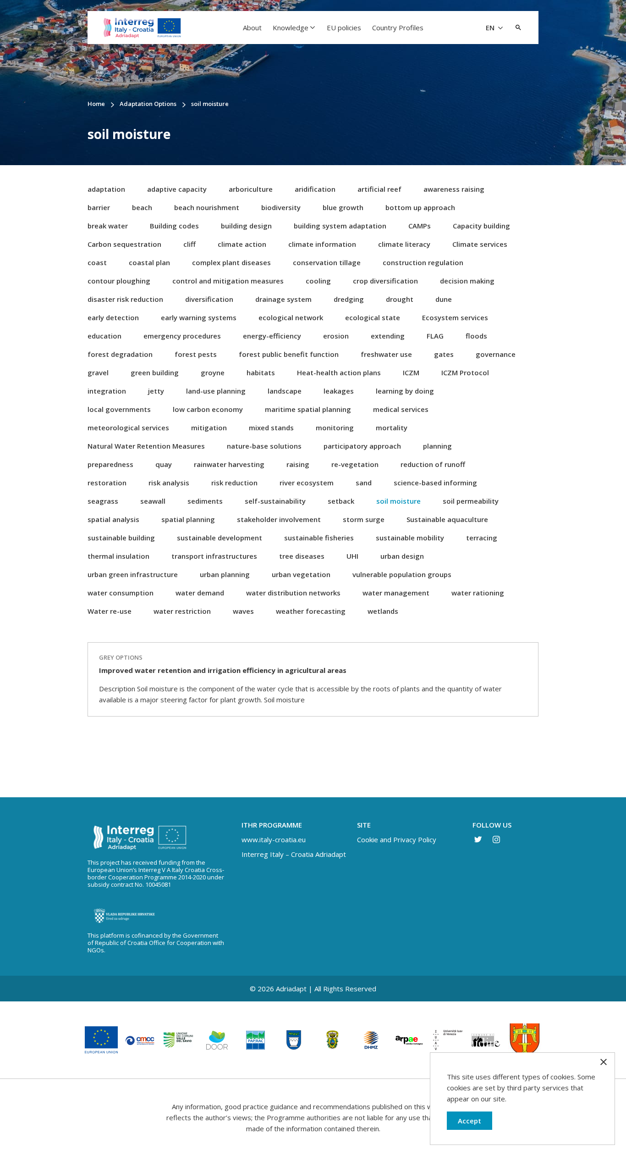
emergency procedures (182, 335)
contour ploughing (119, 280)
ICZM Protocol (465, 372)
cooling (318, 280)
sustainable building (121, 537)
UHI (352, 556)
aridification (315, 189)
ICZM (411, 372)
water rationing (477, 592)
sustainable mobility (410, 537)
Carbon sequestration (124, 244)
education (104, 335)
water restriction (182, 611)
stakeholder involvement (279, 519)
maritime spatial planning (308, 409)
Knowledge (290, 27)
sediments (205, 501)
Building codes (174, 225)
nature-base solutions (264, 445)
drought (399, 299)
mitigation (209, 427)
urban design (402, 556)
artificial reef (379, 189)
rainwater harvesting (229, 464)
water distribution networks (293, 592)
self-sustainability (275, 501)
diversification (209, 299)
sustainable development (219, 537)
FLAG (435, 335)
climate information (322, 244)
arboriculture (251, 189)
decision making (467, 280)
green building (155, 372)
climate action (242, 244)
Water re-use (110, 611)
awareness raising (453, 189)
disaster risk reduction (125, 299)
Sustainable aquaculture (447, 519)
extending (388, 335)
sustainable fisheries (319, 537)
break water (108, 225)
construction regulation (423, 262)
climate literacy (404, 244)
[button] (518, 27)
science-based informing (435, 482)
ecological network (290, 317)
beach (142, 207)
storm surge (363, 519)
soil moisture (398, 501)
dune (443, 299)
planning (437, 445)
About (252, 27)
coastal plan (149, 262)
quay (163, 464)
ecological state (372, 317)
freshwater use (386, 354)
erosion (336, 335)
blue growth (343, 207)
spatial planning (188, 519)
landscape (285, 390)
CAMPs (419, 225)
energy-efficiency (272, 335)
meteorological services (128, 427)
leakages (339, 390)
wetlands (383, 611)
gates (444, 354)
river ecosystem (307, 482)
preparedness (110, 464)
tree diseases (301, 556)
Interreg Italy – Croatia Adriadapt (294, 854)
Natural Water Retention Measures (146, 445)
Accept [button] (469, 1120)
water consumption (121, 592)
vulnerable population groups (401, 574)
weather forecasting (311, 611)
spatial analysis (113, 519)
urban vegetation (301, 574)
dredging (349, 299)
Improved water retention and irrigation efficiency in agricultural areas (222, 670)
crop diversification (385, 280)
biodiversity (281, 207)
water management (395, 592)
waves (243, 611)
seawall (152, 501)
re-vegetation (355, 464)
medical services (400, 409)
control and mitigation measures (228, 280)
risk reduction (234, 482)
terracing (481, 537)
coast (97, 262)
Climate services (479, 244)
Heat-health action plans (339, 372)
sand (364, 482)
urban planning (225, 574)
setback (341, 501)
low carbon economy (208, 409)
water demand (200, 592)
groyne (213, 372)
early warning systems (198, 317)
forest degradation (120, 354)
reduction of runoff (433, 464)
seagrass (103, 501)
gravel (98, 372)
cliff (189, 244)
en (491, 27)
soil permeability (471, 501)
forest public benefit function (289, 354)
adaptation (106, 189)
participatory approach (362, 445)
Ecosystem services (455, 317)
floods (476, 335)
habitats (261, 372)
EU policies (344, 27)
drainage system (283, 299)
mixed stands (271, 427)
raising (297, 464)
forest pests (196, 354)
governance (496, 354)
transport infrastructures (214, 556)
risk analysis (168, 482)
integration (107, 390)
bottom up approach (420, 207)
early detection (113, 317)
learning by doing (405, 390)
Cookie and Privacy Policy (396, 839)
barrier (99, 207)
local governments (119, 409)
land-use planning (216, 390)
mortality (391, 427)
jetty (156, 390)
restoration (107, 482)
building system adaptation (340, 225)
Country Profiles (397, 27)
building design (246, 225)
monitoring (335, 427)
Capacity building (481, 225)
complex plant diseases (231, 262)
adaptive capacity (177, 189)
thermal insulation (118, 556)
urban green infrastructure (133, 574)
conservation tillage (327, 262)
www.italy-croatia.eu (274, 839)
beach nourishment (206, 207)
